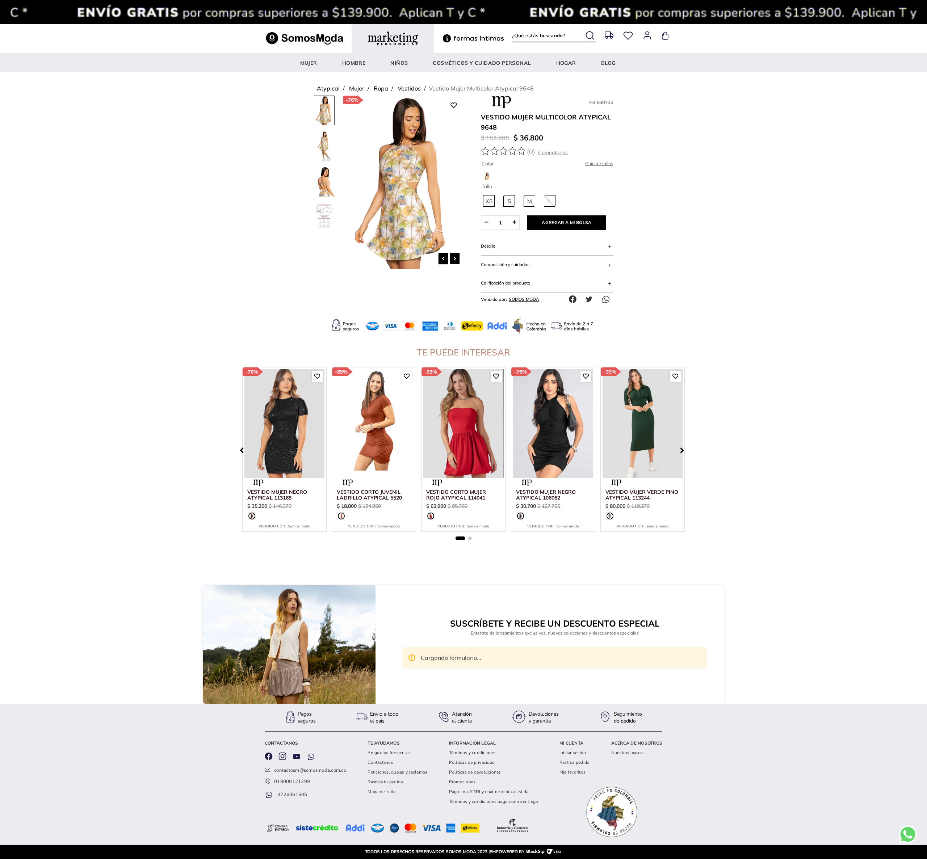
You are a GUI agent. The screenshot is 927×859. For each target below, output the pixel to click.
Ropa (381, 88)
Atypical (328, 88)
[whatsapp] (607, 299)
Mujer (356, 88)
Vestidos (409, 88)
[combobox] (554, 35)
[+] (514, 223)
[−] (486, 223)
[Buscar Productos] (591, 34)
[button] (489, 201)
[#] (628, 36)
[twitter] (591, 299)
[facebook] (574, 299)
